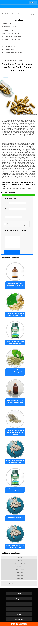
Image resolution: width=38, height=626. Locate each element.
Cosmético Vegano (8, 23)
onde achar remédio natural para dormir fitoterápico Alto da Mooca (15, 371)
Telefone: (7, 215)
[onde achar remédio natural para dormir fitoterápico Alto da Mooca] (15, 358)
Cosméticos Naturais (9, 27)
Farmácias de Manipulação (10, 33)
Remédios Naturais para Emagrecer (13, 56)
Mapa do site (19, 619)
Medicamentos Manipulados (11, 40)
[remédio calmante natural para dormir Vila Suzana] (15, 533)
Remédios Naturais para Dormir (12, 52)
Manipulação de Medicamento (11, 36)
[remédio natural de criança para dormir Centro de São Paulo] (15, 271)
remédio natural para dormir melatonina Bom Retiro (15, 490)
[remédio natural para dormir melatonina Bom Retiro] (15, 477)
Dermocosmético (7, 30)
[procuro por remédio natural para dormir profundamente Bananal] (15, 418)
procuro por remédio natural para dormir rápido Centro (15, 314)
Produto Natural (7, 43)
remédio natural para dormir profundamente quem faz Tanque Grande (15, 402)
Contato (19, 614)
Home (19, 593)
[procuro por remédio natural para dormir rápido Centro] (15, 301)
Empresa (19, 599)
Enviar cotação (12, 252)
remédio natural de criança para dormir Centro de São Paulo (15, 285)
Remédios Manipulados (9, 46)
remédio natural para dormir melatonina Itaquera (15, 342)
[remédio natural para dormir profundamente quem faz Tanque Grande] (15, 388)
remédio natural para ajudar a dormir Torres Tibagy (15, 461)
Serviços (19, 20)
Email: (7, 209)
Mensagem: (8, 235)
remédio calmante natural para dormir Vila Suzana (15, 546)
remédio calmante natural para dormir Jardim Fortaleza (15, 518)
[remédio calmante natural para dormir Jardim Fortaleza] (15, 505)
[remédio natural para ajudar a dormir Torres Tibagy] (15, 448)
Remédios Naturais (8, 49)
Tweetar (5, 77)
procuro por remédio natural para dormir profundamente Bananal (15, 432)
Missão (19, 604)
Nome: (7, 202)
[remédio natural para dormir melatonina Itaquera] (15, 329)
